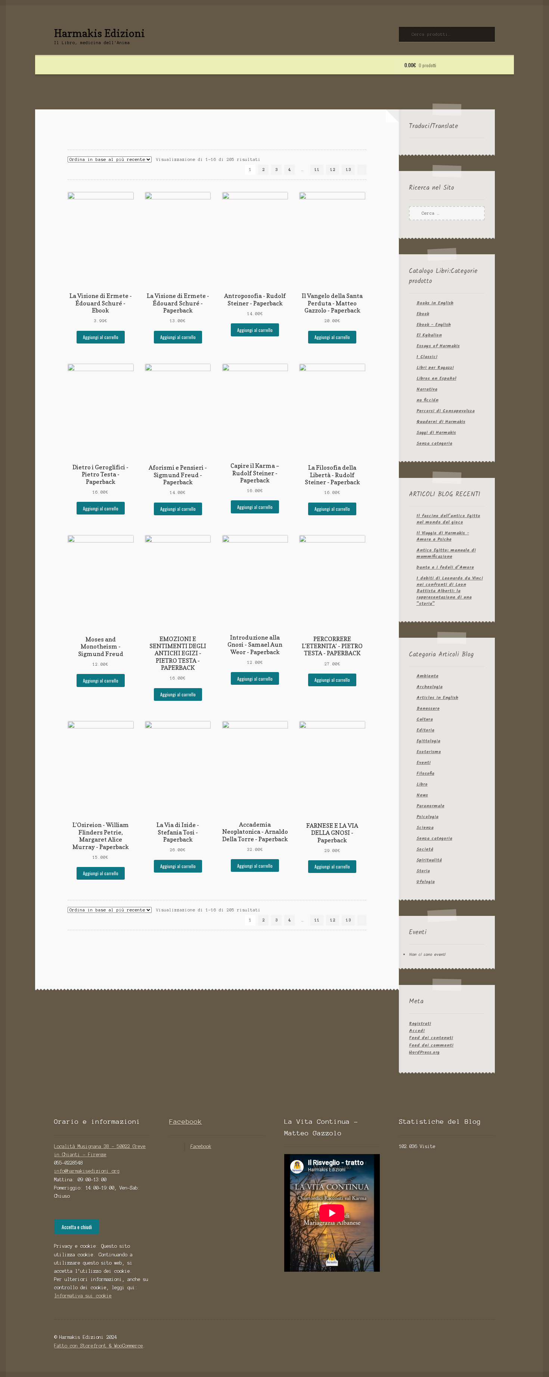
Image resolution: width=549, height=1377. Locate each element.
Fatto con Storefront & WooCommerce (98, 1345)
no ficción (427, 400)
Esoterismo (428, 751)
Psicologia (427, 816)
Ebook (422, 313)
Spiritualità (429, 860)
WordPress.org (424, 1052)
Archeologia (429, 686)
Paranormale (430, 805)
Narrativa (426, 389)
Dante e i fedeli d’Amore (445, 567)
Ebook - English (433, 324)
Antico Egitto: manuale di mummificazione (446, 553)
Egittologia (428, 741)
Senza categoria (434, 443)
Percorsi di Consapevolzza (445, 410)
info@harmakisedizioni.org (87, 1171)
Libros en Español (436, 378)
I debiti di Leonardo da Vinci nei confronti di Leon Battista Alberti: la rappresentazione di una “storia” (449, 591)
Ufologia (425, 881)
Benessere (428, 708)
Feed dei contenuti (431, 1037)
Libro (422, 784)
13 (348, 169)
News (422, 795)
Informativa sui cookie (83, 1295)
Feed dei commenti (431, 1045)
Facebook (185, 1121)
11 (317, 169)
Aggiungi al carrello (100, 337)
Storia (423, 870)
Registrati (420, 1023)
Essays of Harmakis (438, 345)
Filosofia (425, 773)
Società (424, 849)
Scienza (425, 827)
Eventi (423, 762)
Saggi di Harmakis (436, 432)
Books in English (434, 303)
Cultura (424, 719)
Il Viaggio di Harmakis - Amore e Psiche (442, 536)
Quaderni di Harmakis (440, 421)
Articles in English (437, 697)
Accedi (417, 1030)
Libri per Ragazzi (435, 367)
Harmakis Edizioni (99, 33)
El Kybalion (429, 335)
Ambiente (427, 676)
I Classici (426, 356)
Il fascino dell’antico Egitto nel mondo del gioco (448, 519)
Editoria (425, 730)
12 (332, 169)
